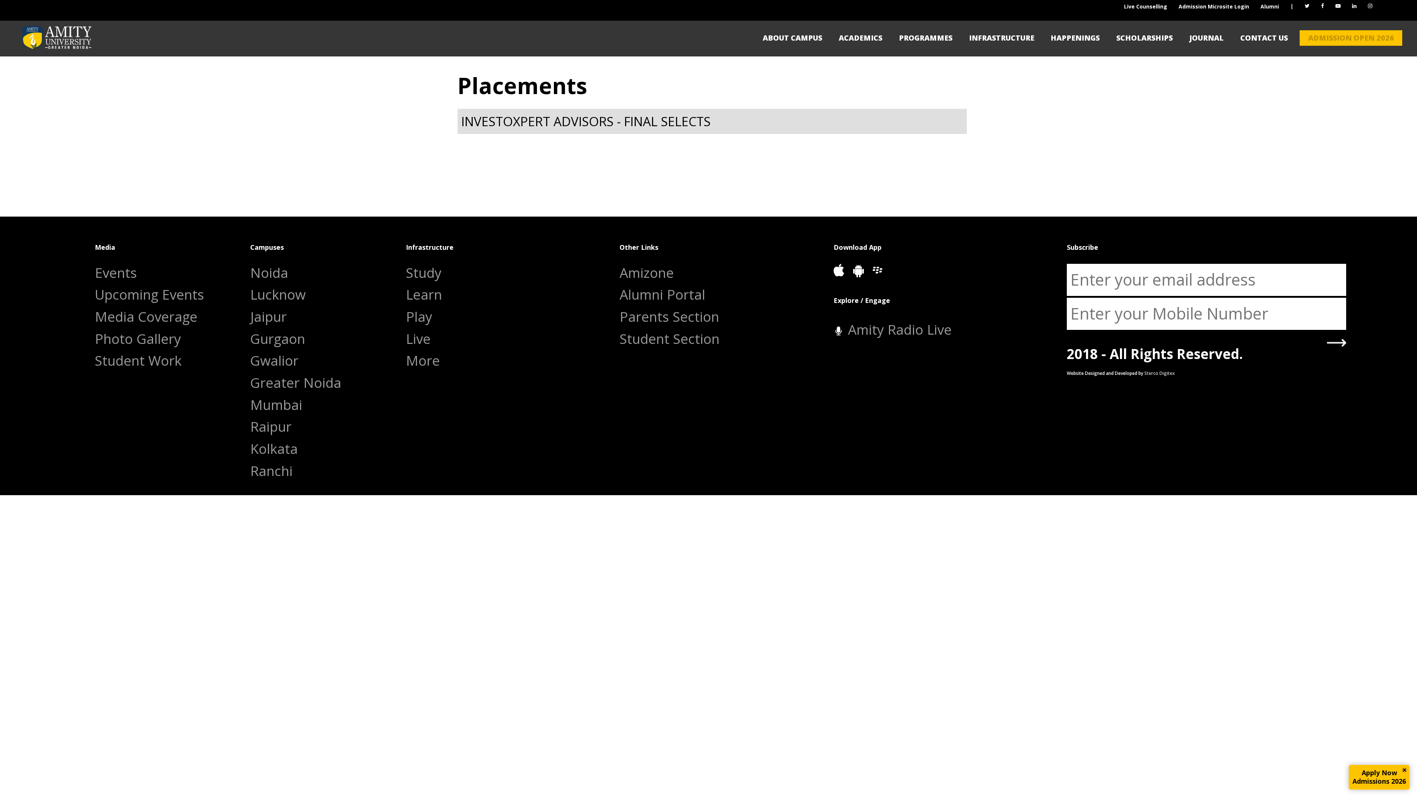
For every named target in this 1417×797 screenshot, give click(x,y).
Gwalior (274, 361)
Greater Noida (295, 383)
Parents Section (669, 317)
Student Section (670, 339)
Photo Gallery (138, 339)
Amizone (647, 273)
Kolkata (274, 449)
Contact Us (1264, 38)
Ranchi (271, 471)
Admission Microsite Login (1214, 6)
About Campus (792, 38)
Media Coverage (146, 317)
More (423, 361)
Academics (860, 38)
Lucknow (278, 295)
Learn (424, 295)
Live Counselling (1145, 6)
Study (423, 273)
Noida (269, 273)
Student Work (138, 361)
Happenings (1075, 38)
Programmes (925, 38)
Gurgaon (277, 339)
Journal (1206, 38)
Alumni (1270, 6)
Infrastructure (1001, 38)
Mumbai (276, 405)
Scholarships (1144, 38)
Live (418, 339)
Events (116, 273)
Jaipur (268, 317)
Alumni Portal (662, 295)
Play (419, 317)
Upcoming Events (149, 295)
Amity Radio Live (898, 330)
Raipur (271, 427)
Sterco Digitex (1159, 373)
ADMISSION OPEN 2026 (1351, 38)
